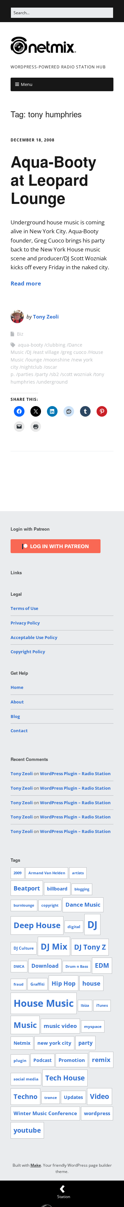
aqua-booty (30, 345)
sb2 (55, 374)
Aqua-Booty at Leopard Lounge (54, 179)
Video (99, 1096)
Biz (20, 334)
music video (60, 1026)
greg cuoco (74, 352)
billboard (57, 889)
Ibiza (85, 1005)
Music (25, 1024)
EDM (102, 965)
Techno (25, 1096)
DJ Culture (24, 948)
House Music (44, 1003)
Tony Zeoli (46, 316)
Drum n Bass (76, 966)
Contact (19, 731)
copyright (50, 905)
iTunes (102, 1005)
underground (53, 382)
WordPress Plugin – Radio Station (75, 773)
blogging (81, 889)
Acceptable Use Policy (34, 637)
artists (78, 873)
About (17, 702)
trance (50, 1097)
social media (26, 1079)
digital (73, 926)
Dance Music (83, 904)
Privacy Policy (25, 623)
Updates (73, 1097)
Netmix (22, 1043)
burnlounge (24, 905)
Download (45, 965)
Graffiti (37, 984)
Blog (15, 716)
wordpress (97, 1113)
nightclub (31, 367)
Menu (26, 84)
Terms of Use (24, 608)
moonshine (57, 360)
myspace (93, 1026)
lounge (34, 360)
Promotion (72, 1060)
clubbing (55, 345)
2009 (17, 873)
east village (46, 352)
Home (17, 687)
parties (25, 374)
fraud (18, 984)
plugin (20, 1060)
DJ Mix (54, 946)
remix (101, 1059)
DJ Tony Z (90, 947)
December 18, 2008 (33, 140)
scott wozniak (77, 374)
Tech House (65, 1077)
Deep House (37, 925)
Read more (26, 283)
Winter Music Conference (45, 1113)
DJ (29, 352)
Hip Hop (63, 983)
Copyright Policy (28, 652)
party (42, 374)
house (91, 983)
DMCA (19, 966)
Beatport (27, 888)
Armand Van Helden (46, 873)
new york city (54, 1042)
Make (35, 1165)
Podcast (42, 1060)
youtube (27, 1130)
